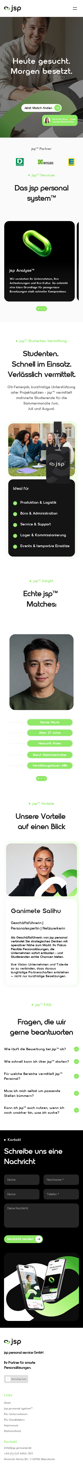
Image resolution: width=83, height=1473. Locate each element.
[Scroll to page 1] (38, 308)
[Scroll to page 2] (41, 308)
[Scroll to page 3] (45, 308)
